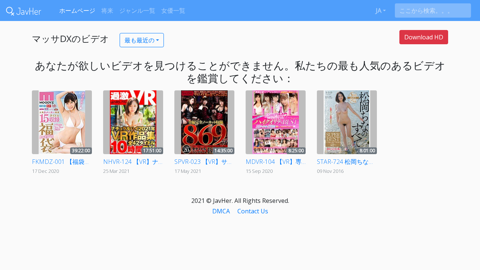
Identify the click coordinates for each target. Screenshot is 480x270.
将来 (107, 10)
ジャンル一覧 (137, 10)
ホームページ (77, 10)
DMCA (221, 211)
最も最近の (139, 40)
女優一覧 (173, 10)
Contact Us (252, 211)
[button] (381, 10)
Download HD (423, 37)
